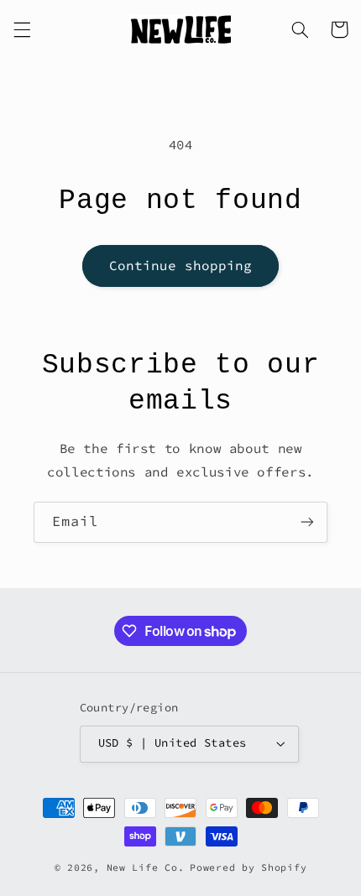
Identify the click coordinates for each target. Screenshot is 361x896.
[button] (22, 29)
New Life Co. (146, 867)
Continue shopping (181, 265)
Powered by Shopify (248, 867)
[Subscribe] (307, 522)
